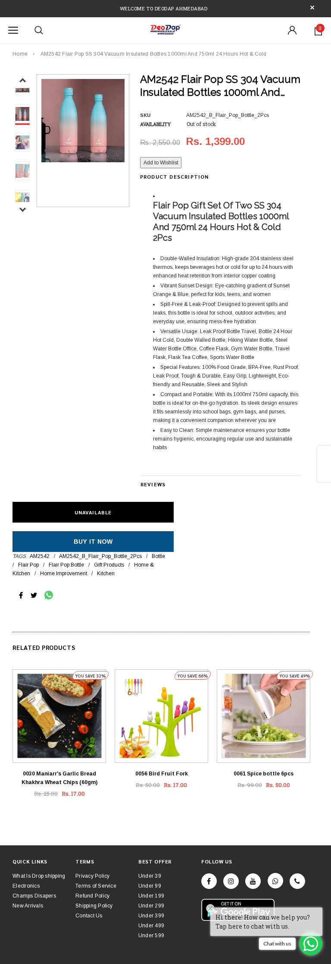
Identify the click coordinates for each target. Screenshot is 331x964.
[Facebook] (209, 881)
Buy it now (93, 541)
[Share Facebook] (21, 595)
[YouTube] (253, 881)
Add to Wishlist (161, 163)
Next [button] (22, 209)
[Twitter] (34, 595)
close (312, 7)
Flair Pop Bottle (66, 565)
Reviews (153, 484)
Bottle (158, 556)
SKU (145, 115)
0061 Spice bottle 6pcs (264, 774)
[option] (83, 120)
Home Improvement (63, 573)
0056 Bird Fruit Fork (161, 774)
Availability (155, 124)
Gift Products (109, 565)
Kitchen (106, 573)
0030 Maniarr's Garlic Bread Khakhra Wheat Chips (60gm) (59, 778)
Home (20, 54)
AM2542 (40, 556)
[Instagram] (231, 881)
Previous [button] (22, 80)
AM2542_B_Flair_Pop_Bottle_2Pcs (100, 556)
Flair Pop (28, 565)
